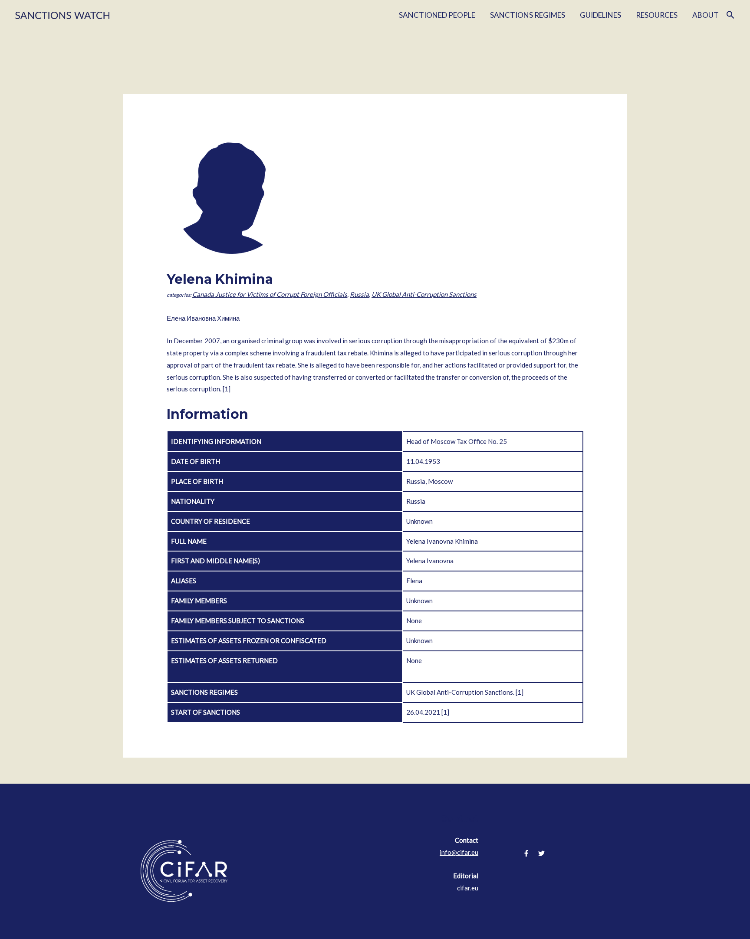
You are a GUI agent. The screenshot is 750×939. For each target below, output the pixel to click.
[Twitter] (541, 853)
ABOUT (705, 15)
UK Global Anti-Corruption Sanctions (424, 294)
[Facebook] (526, 853)
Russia (359, 294)
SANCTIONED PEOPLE (437, 15)
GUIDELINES (600, 15)
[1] (226, 389)
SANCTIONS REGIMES (527, 15)
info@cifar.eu (459, 852)
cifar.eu (467, 888)
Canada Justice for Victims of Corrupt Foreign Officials (269, 294)
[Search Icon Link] (730, 15)
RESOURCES (657, 15)
